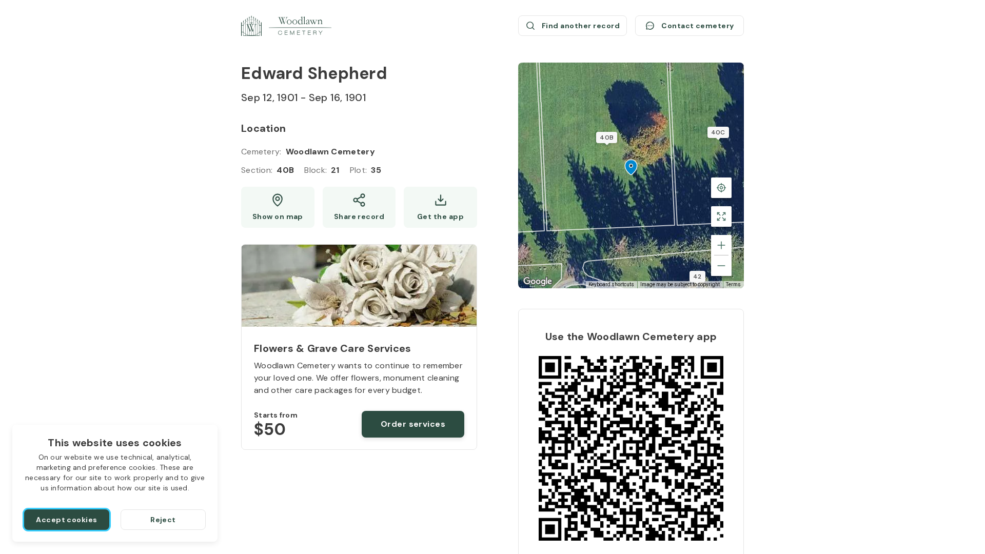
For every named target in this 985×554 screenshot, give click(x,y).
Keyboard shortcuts (611, 284)
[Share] (359, 207)
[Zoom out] (721, 265)
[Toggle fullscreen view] (721, 216)
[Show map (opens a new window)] (277, 207)
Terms (733, 284)
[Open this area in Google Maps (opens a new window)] (538, 281)
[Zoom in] (721, 245)
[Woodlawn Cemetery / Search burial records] (286, 25)
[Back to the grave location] (721, 187)
